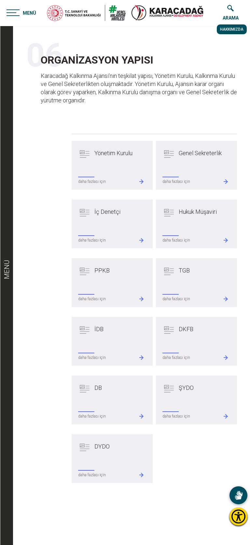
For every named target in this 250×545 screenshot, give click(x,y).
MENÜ (29, 13)
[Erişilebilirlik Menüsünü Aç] (238, 516)
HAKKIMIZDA (231, 29)
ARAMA (231, 18)
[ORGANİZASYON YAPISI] (167, 13)
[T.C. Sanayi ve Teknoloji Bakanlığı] (86, 13)
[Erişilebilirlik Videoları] (238, 495)
